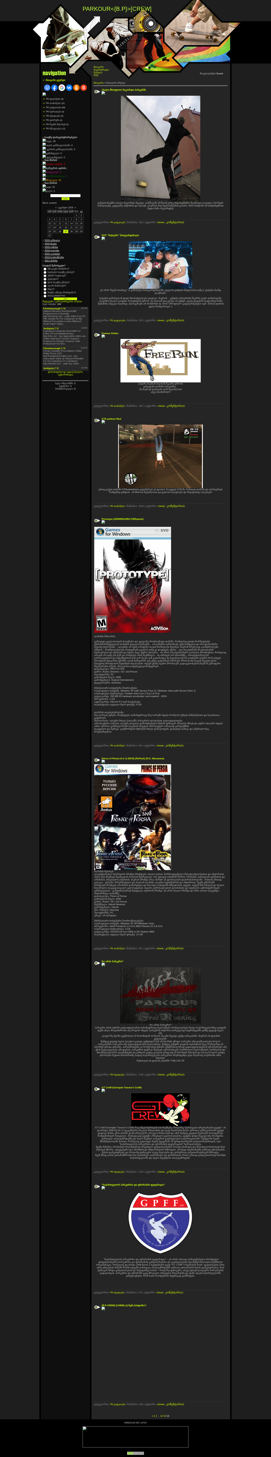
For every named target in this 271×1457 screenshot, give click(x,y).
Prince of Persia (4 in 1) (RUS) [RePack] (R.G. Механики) (133, 758)
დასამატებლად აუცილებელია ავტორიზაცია (65, 373)
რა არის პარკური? (113, 961)
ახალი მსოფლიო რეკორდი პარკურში (124, 90)
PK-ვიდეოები (53, 107)
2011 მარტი (51, 260)
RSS (96, 75)
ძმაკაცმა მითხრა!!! (58, 268)
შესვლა (98, 72)
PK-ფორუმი (52, 120)
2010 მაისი (51, 243)
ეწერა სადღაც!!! (57, 275)
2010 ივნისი (51, 247)
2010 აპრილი (52, 240)
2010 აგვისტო (52, 254)
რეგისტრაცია (101, 69)
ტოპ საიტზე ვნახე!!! (59, 282)
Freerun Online (110, 333)
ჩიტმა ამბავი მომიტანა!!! (62, 292)
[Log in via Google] (61, 87)
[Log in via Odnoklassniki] (76, 87)
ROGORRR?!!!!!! (56, 296)
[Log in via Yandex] (83, 87)
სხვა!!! (51, 289)
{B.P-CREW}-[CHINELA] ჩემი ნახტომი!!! (124, 1305)
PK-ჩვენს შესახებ (56, 124)
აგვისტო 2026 (65, 207)
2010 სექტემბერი (54, 257)
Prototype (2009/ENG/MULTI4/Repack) (123, 519)
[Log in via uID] (47, 87)
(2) (176, 406)
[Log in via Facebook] (54, 87)
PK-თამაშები (53, 103)
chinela (160, 222)
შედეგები (48, 301)
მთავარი (99, 67)
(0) (175, 222)
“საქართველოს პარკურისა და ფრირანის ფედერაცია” (134, 1184)
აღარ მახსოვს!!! (57, 285)
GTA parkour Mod (112, 419)
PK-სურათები (53, 111)
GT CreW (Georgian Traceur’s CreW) (122, 1087)
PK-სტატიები (53, 116)
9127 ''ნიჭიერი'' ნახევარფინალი (121, 235)
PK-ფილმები (53, 99)
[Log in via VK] (69, 87)
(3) (176, 506)
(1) (174, 1292)
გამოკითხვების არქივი (68, 301)
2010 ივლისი (52, 250)
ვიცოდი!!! (53, 279)
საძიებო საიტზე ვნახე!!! (61, 272)
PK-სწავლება (53, 128)
